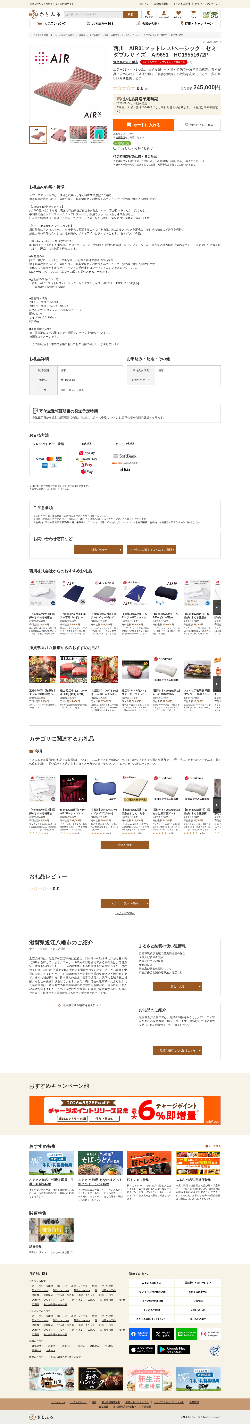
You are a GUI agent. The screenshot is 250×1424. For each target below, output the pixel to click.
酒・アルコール (40, 1290)
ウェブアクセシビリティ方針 (169, 1402)
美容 (62, 1299)
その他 (121, 1299)
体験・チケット (86, 1295)
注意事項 (120, 137)
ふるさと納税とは (151, 1282)
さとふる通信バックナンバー (151, 1319)
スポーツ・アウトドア (43, 1299)
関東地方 (66, 1345)
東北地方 (53, 1345)
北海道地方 (38, 1345)
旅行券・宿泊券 (65, 1295)
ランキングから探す (39, 1311)
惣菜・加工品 (109, 1290)
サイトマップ (58, 1402)
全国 (31, 948)
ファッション (76, 1299)
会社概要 (103, 1406)
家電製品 (48, 1295)
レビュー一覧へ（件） (125, 903)
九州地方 (50, 1350)
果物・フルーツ (79, 1285)
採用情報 (146, 1406)
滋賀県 (44, 948)
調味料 (35, 1295)
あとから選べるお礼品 (55, 1304)
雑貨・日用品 (68, 390)
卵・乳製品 (107, 1285)
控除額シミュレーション (198, 1282)
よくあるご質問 (181, 3)
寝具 (81, 390)
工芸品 (91, 1299)
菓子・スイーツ (82, 1290)
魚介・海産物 (46, 1285)
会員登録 (198, 1301)
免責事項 (194, 1402)
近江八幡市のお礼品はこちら (178, 1050)
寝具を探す (125, 844)
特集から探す (36, 1357)
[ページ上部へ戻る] (236, 1399)
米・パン (62, 1285)
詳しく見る (178, 986)
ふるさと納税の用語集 (151, 1301)
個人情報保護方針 (111, 1402)
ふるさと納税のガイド (149, 14)
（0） (147, 88)
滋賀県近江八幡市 (125, 62)
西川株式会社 (69, 380)
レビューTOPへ (125, 913)
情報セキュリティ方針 (137, 1402)
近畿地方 (94, 1345)
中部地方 (80, 1345)
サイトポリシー (78, 1402)
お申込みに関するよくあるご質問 (151, 549)
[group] (68, 84)
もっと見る (215, 1146)
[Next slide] (217, 607)
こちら (65, 489)
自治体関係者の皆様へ (125, 1406)
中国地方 (108, 1345)
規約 (94, 1402)
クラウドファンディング (208, 3)
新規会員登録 (161, 3)
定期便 (35, 1304)
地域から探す (36, 1341)
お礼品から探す (37, 1281)
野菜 (94, 1285)
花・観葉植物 (106, 1299)
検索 (130, 14)
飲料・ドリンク (61, 1290)
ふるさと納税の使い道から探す (64, 1357)
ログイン (144, 3)
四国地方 (36, 1350)
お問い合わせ (98, 549)
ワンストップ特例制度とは (152, 1291)
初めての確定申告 (198, 1291)
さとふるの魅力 (198, 1319)
